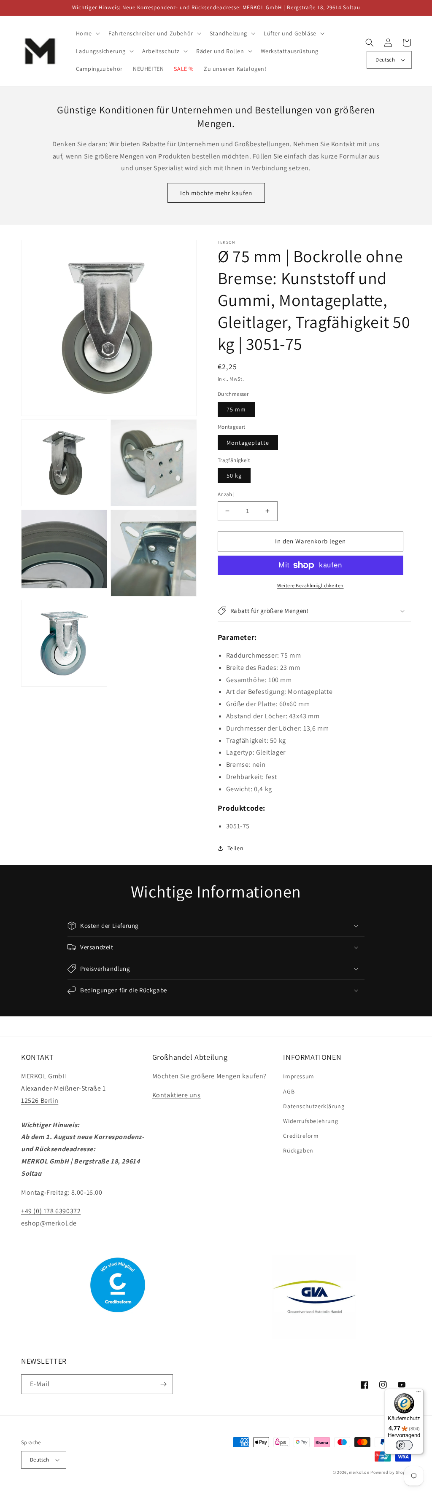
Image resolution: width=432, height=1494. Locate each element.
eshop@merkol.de (49, 1223)
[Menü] (418, 1394)
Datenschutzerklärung (313, 1106)
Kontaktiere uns (176, 1095)
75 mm (236, 409)
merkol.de (359, 1472)
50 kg (234, 475)
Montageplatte (248, 442)
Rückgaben (298, 1150)
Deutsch (385, 59)
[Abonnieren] (163, 1384)
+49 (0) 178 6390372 (51, 1210)
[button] (87, 33)
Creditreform (301, 1135)
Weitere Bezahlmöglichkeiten (310, 585)
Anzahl (226, 494)
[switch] (404, 1445)
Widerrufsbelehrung (310, 1121)
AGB (288, 1091)
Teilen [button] (235, 848)
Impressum (298, 1076)
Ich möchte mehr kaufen (216, 193)
